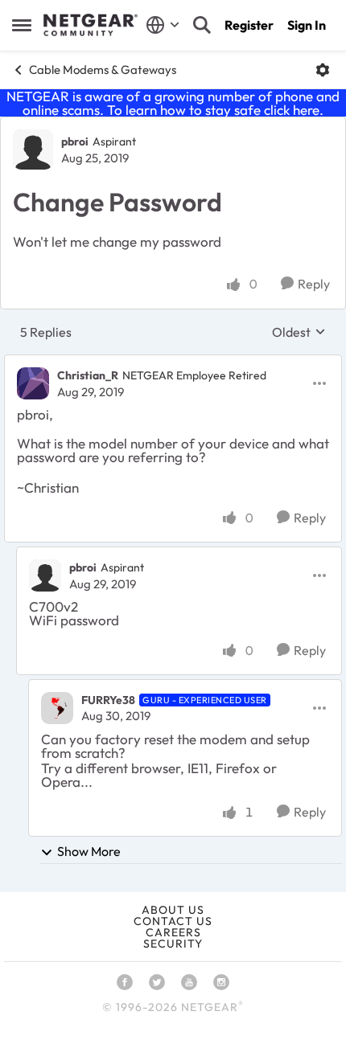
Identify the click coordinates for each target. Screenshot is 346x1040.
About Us (173, 910)
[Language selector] (163, 25)
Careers (173, 932)
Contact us (173, 921)
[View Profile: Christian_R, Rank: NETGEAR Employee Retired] (33, 383)
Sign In (306, 25)
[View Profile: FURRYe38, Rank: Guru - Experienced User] (57, 708)
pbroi (75, 141)
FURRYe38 (108, 700)
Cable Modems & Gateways (102, 69)
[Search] (202, 25)
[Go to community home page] (90, 25)
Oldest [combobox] (299, 332)
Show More (89, 851)
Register (249, 25)
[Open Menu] (322, 70)
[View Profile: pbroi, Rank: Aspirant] (33, 149)
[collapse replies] (173, 362)
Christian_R (87, 375)
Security (173, 943)
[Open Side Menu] (21, 25)
